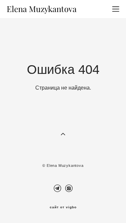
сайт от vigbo (63, 207)
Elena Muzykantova (42, 9)
